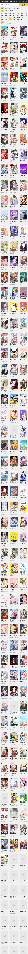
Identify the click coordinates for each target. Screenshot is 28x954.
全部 (2, 8)
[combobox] (9, 4)
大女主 (18, 17)
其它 (22, 19)
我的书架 (25, 1)
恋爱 (6, 13)
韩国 (14, 8)
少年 (18, 19)
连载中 (6, 10)
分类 (11, 1)
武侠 (26, 15)
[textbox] (9, 4)
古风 (14, 13)
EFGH (11, 22)
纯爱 (10, 13)
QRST (24, 22)
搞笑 (14, 17)
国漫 (6, 8)
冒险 (18, 15)
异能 (18, 13)
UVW (2, 23)
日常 (10, 19)
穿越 (14, 15)
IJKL (16, 22)
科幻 (2, 15)
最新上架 (15, 1)
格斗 (2, 17)
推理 (22, 15)
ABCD (6, 22)
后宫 (6, 19)
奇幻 (6, 15)
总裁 (2, 19)
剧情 (26, 13)
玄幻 (10, 15)
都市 (23, 17)
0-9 (10, 23)
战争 (6, 17)
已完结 (11, 10)
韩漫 (14, 19)
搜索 (23, 5)
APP (20, 1)
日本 (10, 8)
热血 (10, 17)
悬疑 (22, 13)
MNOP (20, 22)
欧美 (18, 8)
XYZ (7, 23)
